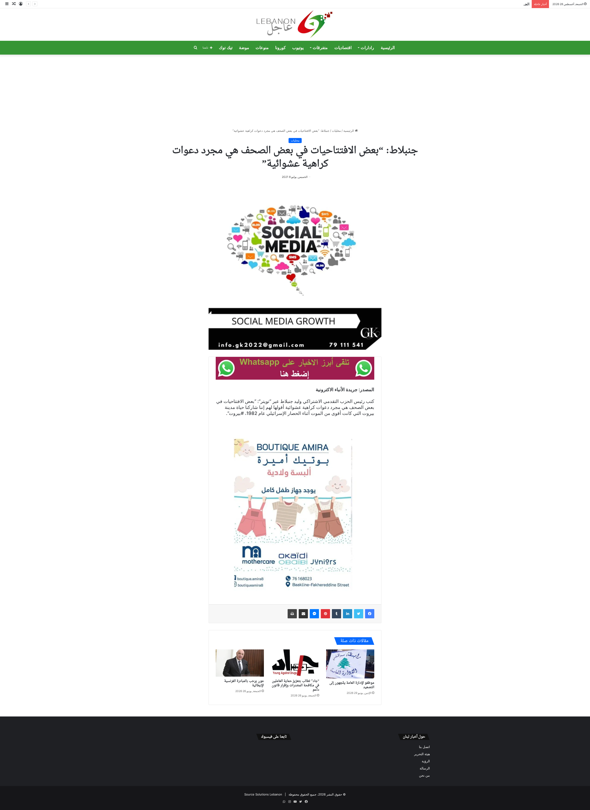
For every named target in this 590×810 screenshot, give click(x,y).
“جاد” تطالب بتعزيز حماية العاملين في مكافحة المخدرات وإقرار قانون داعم (295, 685)
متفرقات (320, 47)
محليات (336, 130)
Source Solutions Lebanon (263, 794)
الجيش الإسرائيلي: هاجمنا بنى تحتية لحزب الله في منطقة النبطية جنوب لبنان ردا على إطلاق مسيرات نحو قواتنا (451, 4)
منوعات (262, 47)
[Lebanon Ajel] (295, 24)
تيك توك (226, 47)
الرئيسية (388, 47)
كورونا (280, 47)
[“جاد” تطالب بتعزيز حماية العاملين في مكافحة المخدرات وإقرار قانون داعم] (295, 663)
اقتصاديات (343, 47)
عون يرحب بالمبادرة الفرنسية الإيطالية (244, 683)
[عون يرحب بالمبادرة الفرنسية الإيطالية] (240, 663)
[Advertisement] (295, 91)
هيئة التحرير (422, 754)
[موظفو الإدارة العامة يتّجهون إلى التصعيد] (350, 663)
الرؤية (426, 761)
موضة (244, 47)
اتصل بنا (424, 747)
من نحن (424, 775)
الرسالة (425, 768)
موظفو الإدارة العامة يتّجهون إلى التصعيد (351, 685)
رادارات (367, 47)
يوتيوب (298, 47)
